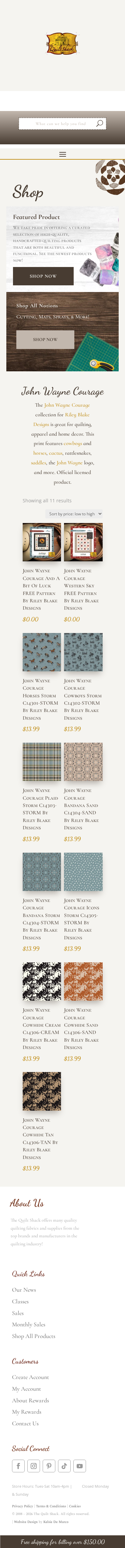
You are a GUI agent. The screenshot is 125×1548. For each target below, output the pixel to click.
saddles (38, 462)
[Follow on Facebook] (18, 1466)
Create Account (30, 1377)
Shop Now (43, 276)
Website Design (26, 1522)
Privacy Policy (22, 1506)
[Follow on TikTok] (64, 1466)
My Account (26, 1388)
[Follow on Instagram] (33, 1466)
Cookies (75, 1506)
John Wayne (70, 462)
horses (39, 453)
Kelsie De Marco (55, 1522)
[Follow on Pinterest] (49, 1466)
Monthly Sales (28, 1324)
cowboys (73, 443)
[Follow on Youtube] (79, 1466)
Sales (18, 1313)
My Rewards (26, 1411)
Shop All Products (33, 1336)
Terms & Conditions (51, 1506)
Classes (20, 1301)
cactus (55, 453)
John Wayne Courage (67, 405)
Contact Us (25, 1423)
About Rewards (30, 1400)
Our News (24, 1289)
